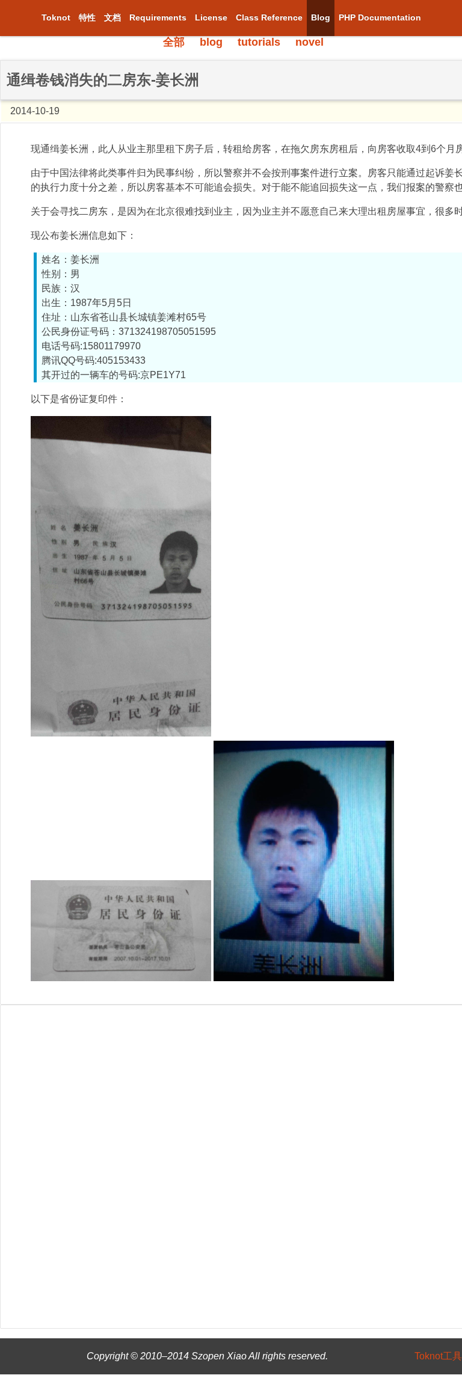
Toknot (56, 17)
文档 (112, 17)
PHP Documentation (380, 17)
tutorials (259, 42)
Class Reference (269, 17)
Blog (320, 17)
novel (309, 42)
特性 (87, 17)
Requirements (157, 17)
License (211, 17)
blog (211, 42)
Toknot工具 (438, 1356)
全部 (174, 42)
